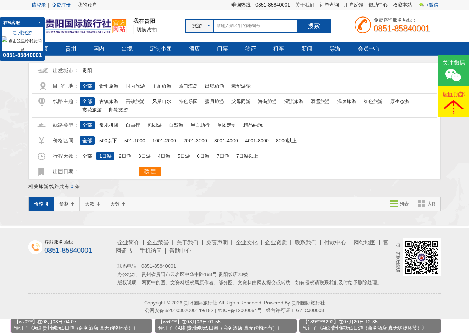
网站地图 (365, 242)
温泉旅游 (346, 101)
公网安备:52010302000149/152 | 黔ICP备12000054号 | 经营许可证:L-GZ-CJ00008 (234, 310)
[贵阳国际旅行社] (77, 25)
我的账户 (87, 5)
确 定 (150, 171)
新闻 (306, 49)
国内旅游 (135, 86)
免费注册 (61, 5)
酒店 (194, 49)
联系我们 (306, 242)
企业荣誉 (158, 242)
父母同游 (241, 101)
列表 (404, 204)
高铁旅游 (135, 101)
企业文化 (247, 242)
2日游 (125, 156)
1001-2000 (164, 140)
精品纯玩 (253, 125)
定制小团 (161, 49)
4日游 (164, 156)
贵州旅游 (108, 86)
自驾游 (176, 125)
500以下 (108, 140)
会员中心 (369, 49)
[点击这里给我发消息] (22, 45)
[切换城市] (146, 29)
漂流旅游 (294, 101)
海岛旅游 (267, 101)
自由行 (133, 125)
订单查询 (329, 5)
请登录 (39, 5)
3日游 (144, 156)
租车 (278, 49)
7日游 (223, 156)
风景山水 (161, 101)
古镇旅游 (108, 101)
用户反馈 (353, 5)
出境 (127, 49)
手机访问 (151, 251)
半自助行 (200, 125)
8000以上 (286, 140)
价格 (39, 204)
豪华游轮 (241, 86)
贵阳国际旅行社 (308, 303)
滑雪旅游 (320, 101)
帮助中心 (378, 5)
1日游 (105, 156)
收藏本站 (402, 5)
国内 (98, 49)
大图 (432, 204)
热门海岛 (188, 86)
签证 (250, 49)
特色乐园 (188, 101)
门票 (222, 49)
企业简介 (128, 242)
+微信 (432, 5)
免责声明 (217, 242)
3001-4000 (226, 140)
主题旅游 (161, 86)
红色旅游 (373, 101)
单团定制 (226, 125)
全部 (87, 86)
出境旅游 (214, 86)
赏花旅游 (92, 109)
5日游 (184, 156)
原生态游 (399, 101)
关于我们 (304, 5)
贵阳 (87, 70)
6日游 (203, 156)
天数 (89, 204)
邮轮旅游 (118, 109)
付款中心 (335, 242)
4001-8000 (257, 140)
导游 (335, 49)
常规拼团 (108, 125)
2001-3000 (195, 140)
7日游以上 (247, 156)
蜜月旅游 (214, 101)
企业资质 (276, 242)
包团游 (154, 125)
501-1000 (134, 140)
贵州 (70, 49)
